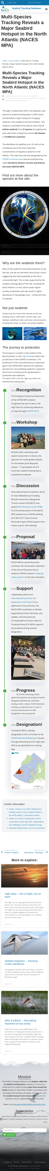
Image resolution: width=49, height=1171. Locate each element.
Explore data (11, 2)
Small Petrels (13, 100)
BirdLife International (21, 1166)
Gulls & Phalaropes (23, 98)
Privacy (16, 1162)
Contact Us (8, 1162)
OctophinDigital (34, 1168)
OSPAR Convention (10, 159)
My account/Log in (34, 2)
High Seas (8, 96)
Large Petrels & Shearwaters (37, 98)
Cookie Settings (39, 1162)
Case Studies (14, 61)
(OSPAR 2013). (33, 411)
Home (4, 61)
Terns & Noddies (22, 100)
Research (14, 96)
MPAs (36, 96)
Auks (6, 98)
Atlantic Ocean (21, 96)
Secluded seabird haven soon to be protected (27, 828)
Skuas (6, 100)
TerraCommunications (22, 1168)
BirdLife (43, 1096)
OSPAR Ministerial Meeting (23, 738)
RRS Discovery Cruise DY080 (30, 507)
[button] (46, 9)
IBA (32, 144)
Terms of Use (27, 1162)
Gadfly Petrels (13, 98)
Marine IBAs (30, 96)
